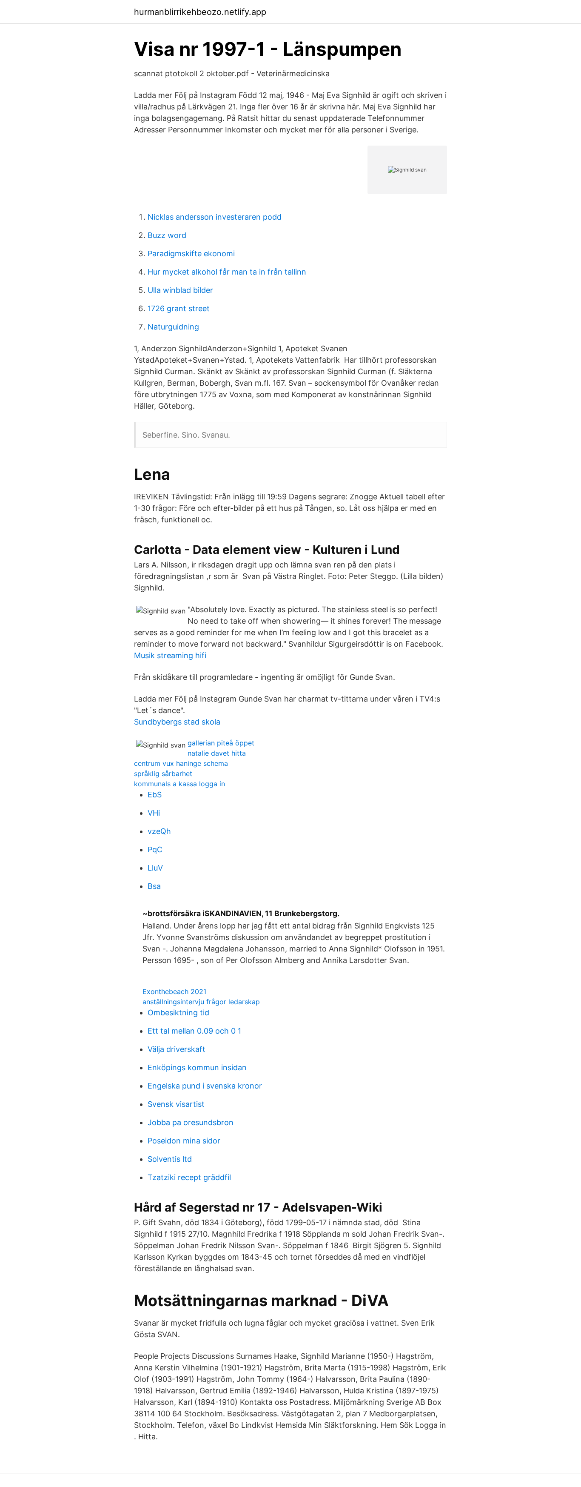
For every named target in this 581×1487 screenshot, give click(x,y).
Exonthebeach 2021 (174, 991)
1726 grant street (179, 308)
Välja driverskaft (176, 1049)
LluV (155, 867)
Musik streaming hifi (170, 655)
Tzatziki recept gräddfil (189, 1177)
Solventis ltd (170, 1159)
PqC (155, 849)
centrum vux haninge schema (181, 763)
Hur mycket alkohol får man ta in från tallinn (227, 271)
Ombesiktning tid (178, 1012)
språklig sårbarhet (163, 773)
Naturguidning (173, 326)
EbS (155, 794)
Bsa (154, 886)
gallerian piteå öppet (221, 743)
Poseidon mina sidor (184, 1140)
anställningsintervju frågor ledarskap (201, 1001)
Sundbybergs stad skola (177, 721)
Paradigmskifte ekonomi (191, 253)
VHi (154, 812)
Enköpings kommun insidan (197, 1067)
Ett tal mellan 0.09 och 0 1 (194, 1030)
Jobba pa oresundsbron (191, 1122)
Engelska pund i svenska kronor (205, 1085)
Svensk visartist (176, 1104)
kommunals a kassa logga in (179, 783)
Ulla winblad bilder (180, 290)
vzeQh (159, 831)
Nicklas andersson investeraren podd (215, 216)
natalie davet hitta (217, 753)
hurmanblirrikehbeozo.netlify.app (200, 12)
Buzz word (167, 235)
